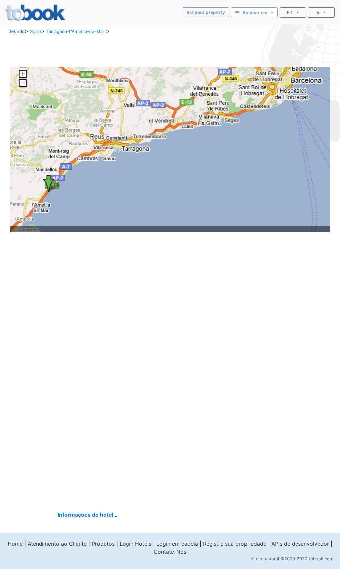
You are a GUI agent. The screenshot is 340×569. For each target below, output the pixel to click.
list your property (206, 12)
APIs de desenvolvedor (300, 543)
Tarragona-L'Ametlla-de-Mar (75, 31)
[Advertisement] (101, 50)
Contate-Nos (170, 551)
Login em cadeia (177, 543)
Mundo (17, 31)
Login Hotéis (135, 543)
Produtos (103, 543)
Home (15, 543)
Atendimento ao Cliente (57, 543)
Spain (35, 31)
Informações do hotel (85, 514)
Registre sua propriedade (234, 543)
